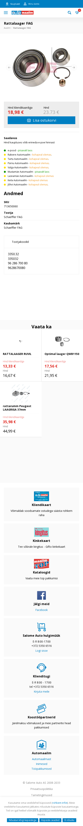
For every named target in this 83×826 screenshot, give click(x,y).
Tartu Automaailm (17, 159)
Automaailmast (41, 759)
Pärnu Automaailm (18, 163)
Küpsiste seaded (50, 820)
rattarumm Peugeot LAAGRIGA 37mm (19, 386)
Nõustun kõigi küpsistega (22, 820)
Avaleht (7, 28)
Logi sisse (41, 650)
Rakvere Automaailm (19, 154)
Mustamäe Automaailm (20, 171)
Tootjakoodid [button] (20, 242)
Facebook (41, 610)
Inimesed (41, 764)
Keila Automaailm (17, 180)
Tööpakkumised (41, 769)
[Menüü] (6, 12)
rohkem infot (59, 802)
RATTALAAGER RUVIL (13, 331)
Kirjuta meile (41, 691)
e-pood (12, 150)
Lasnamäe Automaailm (20, 176)
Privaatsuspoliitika (41, 789)
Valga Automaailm (18, 167)
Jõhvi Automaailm (17, 184)
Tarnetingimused (41, 795)
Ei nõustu (69, 820)
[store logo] (23, 12)
